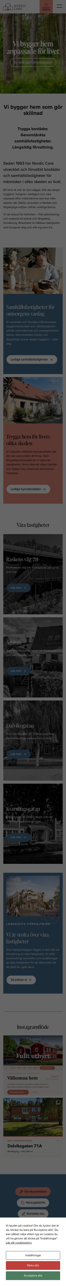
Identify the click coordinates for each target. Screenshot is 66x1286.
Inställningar (33, 1255)
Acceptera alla (33, 1275)
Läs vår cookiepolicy (19, 1243)
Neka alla (33, 1265)
